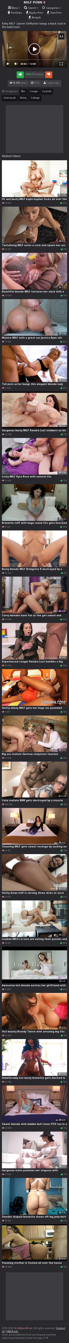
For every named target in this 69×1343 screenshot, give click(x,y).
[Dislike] (48, 74)
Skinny (23, 98)
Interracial (10, 98)
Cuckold (46, 91)
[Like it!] (20, 74)
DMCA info (12, 1332)
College (35, 98)
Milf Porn (34, 3)
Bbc (23, 91)
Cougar (34, 91)
